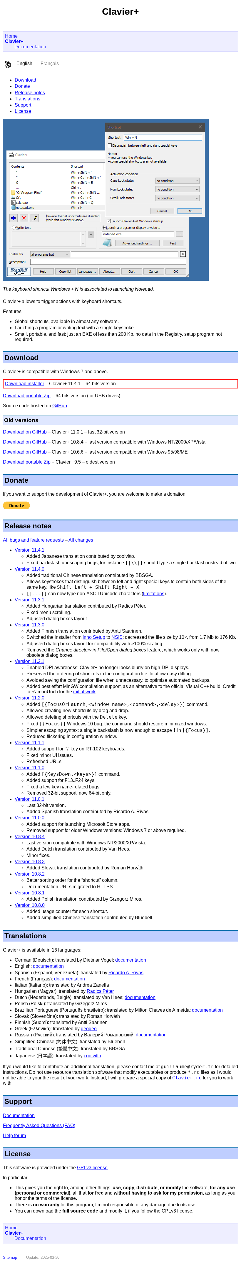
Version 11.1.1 (29, 742)
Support (23, 104)
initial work (84, 691)
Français (50, 63)
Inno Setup (94, 637)
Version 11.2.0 (29, 697)
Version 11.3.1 (29, 599)
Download (25, 79)
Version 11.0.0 (29, 817)
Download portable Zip (27, 395)
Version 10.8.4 (30, 836)
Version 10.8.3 (30, 861)
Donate (22, 86)
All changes (80, 539)
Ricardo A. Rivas (125, 972)
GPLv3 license (92, 1167)
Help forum (14, 1135)
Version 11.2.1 (29, 661)
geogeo (89, 1028)
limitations (153, 593)
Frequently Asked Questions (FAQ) (39, 1125)
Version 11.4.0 (29, 569)
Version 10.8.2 (30, 873)
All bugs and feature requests (33, 539)
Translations (27, 98)
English (24, 63)
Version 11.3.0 (29, 624)
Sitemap (10, 1257)
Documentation (30, 46)
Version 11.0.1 (29, 799)
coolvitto (92, 1055)
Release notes (30, 92)
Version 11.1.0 (29, 767)
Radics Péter (100, 991)
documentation (130, 959)
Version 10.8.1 (30, 892)
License (23, 111)
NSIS (117, 637)
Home (11, 36)
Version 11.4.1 (29, 550)
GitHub (59, 405)
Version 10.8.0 (30, 905)
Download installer (24, 383)
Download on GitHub (25, 431)
